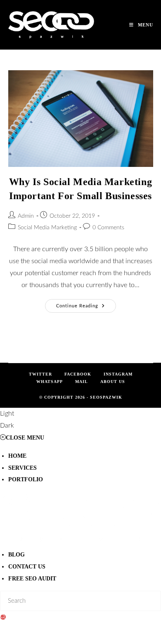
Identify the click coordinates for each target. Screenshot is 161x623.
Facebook (77, 374)
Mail (81, 381)
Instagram (118, 374)
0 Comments (108, 228)
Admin (26, 216)
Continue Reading (86, 303)
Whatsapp (49, 381)
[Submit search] (3, 617)
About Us (112, 381)
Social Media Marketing (47, 228)
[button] (80, 420)
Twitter (40, 374)
